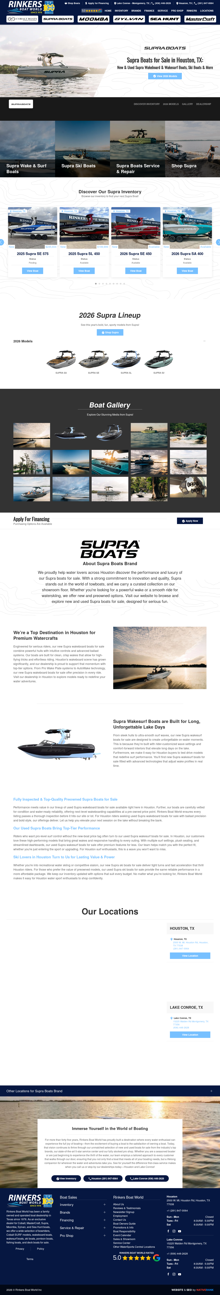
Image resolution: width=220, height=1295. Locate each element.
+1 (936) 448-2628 (177, 1253)
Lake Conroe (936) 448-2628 (148, 1178)
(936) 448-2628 (162, 3)
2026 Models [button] (23, 341)
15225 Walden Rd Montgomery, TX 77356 (190, 1023)
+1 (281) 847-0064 (177, 1210)
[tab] (96, 284)
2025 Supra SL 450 (84, 253)
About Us (118, 1204)
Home (108, 10)
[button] (31, 435)
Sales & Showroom (124, 1239)
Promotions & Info (123, 1227)
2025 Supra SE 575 (32, 253)
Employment (120, 1216)
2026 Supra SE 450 (136, 253)
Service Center (121, 1243)
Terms (29, 1259)
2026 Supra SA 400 (187, 253)
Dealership (203, 104)
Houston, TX (185, 3)
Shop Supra (112, 332)
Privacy (20, 1249)
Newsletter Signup (123, 1212)
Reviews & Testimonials (88, 10)
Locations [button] (207, 10)
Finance (149, 10)
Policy (40, 1249)
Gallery (187, 104)
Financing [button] (67, 1220)
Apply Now (191, 521)
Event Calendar (122, 1235)
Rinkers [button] (192, 10)
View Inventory (67, 1178)
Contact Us (119, 1219)
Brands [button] (136, 10)
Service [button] (163, 10)
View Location (190, 955)
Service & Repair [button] (72, 1228)
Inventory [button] (121, 10)
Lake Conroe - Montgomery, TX (133, 3)
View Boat (32, 271)
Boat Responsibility (124, 1231)
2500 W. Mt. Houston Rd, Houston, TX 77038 (190, 944)
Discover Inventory (147, 104)
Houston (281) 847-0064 (104, 1178)
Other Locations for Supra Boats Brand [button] (34, 1091)
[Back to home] (30, 7)
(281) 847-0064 (205, 3)
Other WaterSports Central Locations (134, 1247)
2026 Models (171, 104)
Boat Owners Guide (124, 1223)
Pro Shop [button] (177, 10)
